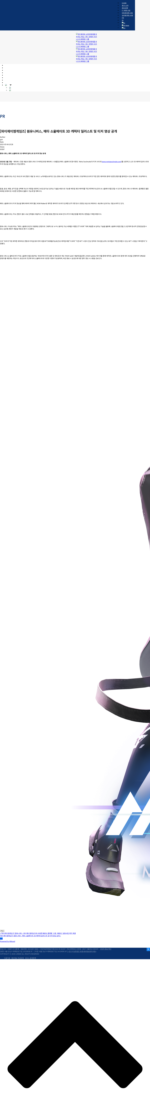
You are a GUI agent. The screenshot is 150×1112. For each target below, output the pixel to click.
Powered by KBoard (7, 941)
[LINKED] (75, 47)
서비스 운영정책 (30, 958)
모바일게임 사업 (127, 15)
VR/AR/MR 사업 (127, 13)
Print (2, 931)
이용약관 (7, 958)
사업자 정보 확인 (105, 949)
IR (122, 20)
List (1, 938)
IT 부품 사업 (126, 10)
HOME (124, 3)
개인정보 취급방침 (17, 958)
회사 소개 (125, 5)
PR (123, 18)
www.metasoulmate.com (111, 161)
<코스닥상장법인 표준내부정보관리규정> (82, 951)
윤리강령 (125, 8)
